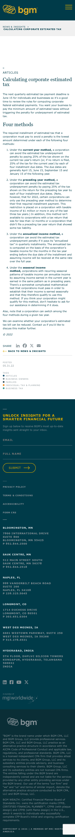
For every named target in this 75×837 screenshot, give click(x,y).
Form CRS (9, 512)
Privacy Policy (14, 487)
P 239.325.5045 (15, 593)
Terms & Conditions (18, 495)
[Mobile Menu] (68, 7)
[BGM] (22, 729)
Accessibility (13, 504)
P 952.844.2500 (15, 543)
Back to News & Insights (27, 351)
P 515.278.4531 (15, 639)
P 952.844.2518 (15, 566)
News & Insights (14, 26)
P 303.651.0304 (15, 616)
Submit (15, 467)
